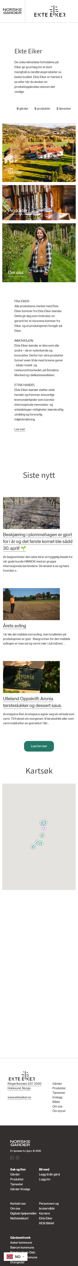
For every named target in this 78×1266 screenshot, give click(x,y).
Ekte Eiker (45, 1218)
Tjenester (58, 1093)
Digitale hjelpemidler (23, 1213)
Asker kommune (21, 1242)
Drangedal (17, 1262)
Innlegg (57, 1097)
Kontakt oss (18, 1203)
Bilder (56, 1102)
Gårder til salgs (20, 1189)
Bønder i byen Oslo (22, 1252)
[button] (44, 828)
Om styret (59, 1111)
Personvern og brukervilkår (49, 1206)
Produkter (59, 1088)
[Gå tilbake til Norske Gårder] (12, 11)
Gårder (57, 1083)
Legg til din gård (49, 1174)
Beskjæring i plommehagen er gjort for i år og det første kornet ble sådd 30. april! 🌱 (38, 541)
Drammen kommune (23, 1257)
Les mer (19, 429)
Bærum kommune (22, 1247)
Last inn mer (39, 746)
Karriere (44, 1213)
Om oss (57, 1106)
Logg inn (44, 1179)
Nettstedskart (19, 1218)
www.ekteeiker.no (19, 1097)
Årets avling (14, 625)
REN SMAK (46, 1223)
